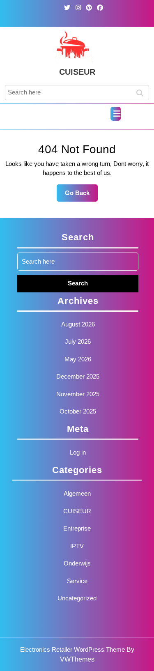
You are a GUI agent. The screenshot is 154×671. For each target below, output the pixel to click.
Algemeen (77, 493)
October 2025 (78, 411)
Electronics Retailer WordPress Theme (72, 649)
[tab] (115, 114)
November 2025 (77, 394)
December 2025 (77, 376)
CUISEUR (77, 71)
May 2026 (77, 359)
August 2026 (78, 324)
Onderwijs (77, 563)
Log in (78, 452)
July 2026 (78, 341)
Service (77, 580)
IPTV (77, 545)
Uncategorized (77, 598)
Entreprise (77, 528)
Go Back (81, 195)
